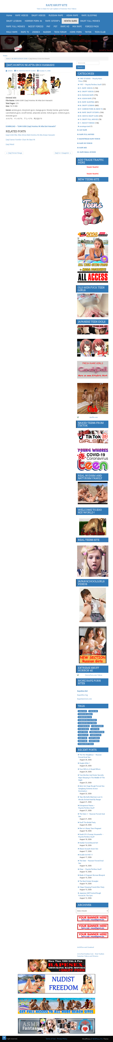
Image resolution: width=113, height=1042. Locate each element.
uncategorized (84, 126)
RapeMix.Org (82, 695)
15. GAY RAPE (82, 130)
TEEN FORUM (60, 32)
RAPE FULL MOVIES (15, 26)
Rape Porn (95, 729)
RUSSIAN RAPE (56, 15)
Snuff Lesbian (94, 738)
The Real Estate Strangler (88, 881)
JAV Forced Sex (84, 726)
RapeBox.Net (82, 691)
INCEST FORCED (35, 26)
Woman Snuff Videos (86, 744)
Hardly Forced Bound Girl (88, 843)
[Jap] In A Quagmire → (63, 153)
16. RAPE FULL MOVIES (85, 134)
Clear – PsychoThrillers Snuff (90, 869)
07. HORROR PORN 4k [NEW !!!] (91, 109)
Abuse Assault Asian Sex (88, 849)
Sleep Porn (82, 738)
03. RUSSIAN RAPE (86, 95)
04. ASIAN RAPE (85, 99)
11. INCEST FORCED (87, 123)
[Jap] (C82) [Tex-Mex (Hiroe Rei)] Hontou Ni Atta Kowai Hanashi (30, 135)
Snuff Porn (83, 741)
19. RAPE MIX (82, 148)
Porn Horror (83, 729)
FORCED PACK (92, 26)
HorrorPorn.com (85, 717)
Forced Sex (93, 711)
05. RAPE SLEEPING (86, 102)
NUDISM (47, 32)
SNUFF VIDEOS (38, 15)
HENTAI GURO (70, 21)
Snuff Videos (94, 741)
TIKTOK (88, 32)
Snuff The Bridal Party (87, 822)
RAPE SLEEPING (89, 15)
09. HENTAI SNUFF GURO (19, 58)
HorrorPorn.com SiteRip (87, 720)
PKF (48, 26)
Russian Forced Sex (97, 732)
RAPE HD (65, 26)
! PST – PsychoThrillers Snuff (90, 85)
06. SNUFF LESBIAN (86, 106)
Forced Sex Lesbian (85, 714)
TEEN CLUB (100, 32)
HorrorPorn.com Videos (87, 723)
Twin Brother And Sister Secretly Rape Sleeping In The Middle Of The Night (91, 777)
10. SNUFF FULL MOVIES (88, 119)
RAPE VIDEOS (21, 15)
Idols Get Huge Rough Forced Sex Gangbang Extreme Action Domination (91, 788)
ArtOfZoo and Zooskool (85, 947)
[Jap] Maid (10, 144)
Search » (80, 67)
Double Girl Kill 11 (86, 855)
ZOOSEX (36, 32)
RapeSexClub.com (84, 699)
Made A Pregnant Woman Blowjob (92, 875)
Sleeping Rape (96, 735)
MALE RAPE (12, 32)
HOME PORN (76, 32)
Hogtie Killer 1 (84, 763)
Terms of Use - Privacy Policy (56, 1039)
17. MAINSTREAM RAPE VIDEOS (88, 139)
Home (9, 15)
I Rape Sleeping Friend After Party (91, 887)
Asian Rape (82, 711)
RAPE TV (25, 32)
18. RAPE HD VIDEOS (84, 143)
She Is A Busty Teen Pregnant (90, 828)
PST (55, 26)
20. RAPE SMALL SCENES (86, 152)
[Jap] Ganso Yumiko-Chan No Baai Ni (20, 140)
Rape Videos (83, 732)
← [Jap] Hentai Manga (14, 153)
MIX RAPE (77, 26)
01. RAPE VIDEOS (86, 88)
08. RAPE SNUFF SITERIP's (89, 112)
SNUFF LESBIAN (14, 21)
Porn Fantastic (97, 726)
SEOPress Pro (97, 1039)
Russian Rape (83, 735)
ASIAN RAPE (72, 15)
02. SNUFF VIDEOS (86, 92)
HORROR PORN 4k (33, 21)
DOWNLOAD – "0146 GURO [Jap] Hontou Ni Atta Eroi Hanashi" (31, 126)
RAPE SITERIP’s (52, 21)
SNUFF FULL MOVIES (90, 21)
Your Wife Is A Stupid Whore (90, 769)
